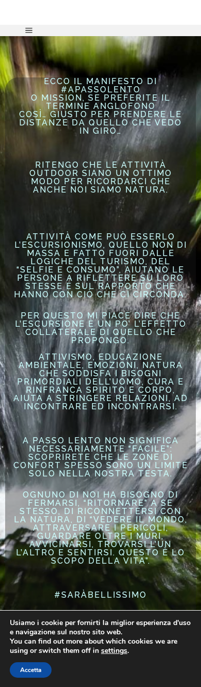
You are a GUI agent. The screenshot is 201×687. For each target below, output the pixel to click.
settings (114, 651)
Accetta (30, 670)
